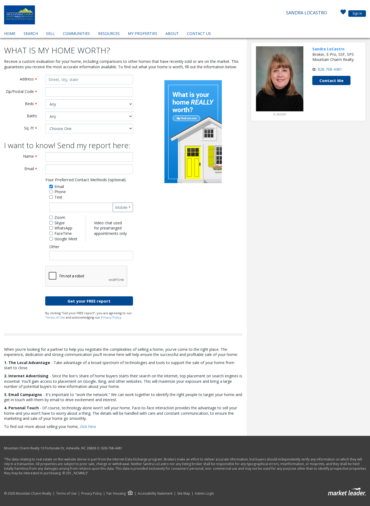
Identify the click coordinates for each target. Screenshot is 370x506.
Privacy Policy (111, 317)
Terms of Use (55, 317)
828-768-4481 (330, 69)
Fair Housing (116, 493)
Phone (60, 191)
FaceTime (63, 233)
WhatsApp (63, 228)
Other (54, 246)
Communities (76, 33)
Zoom (59, 217)
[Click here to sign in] (343, 14)
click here (88, 426)
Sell (50, 33)
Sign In (357, 13)
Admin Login (204, 493)
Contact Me (331, 80)
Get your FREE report (89, 301)
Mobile (121, 207)
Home (9, 33)
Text (58, 197)
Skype (59, 222)
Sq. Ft (32, 128)
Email (32, 169)
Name (32, 156)
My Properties (142, 33)
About (172, 33)
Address (30, 79)
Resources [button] (109, 33)
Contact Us (199, 33)
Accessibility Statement (155, 493)
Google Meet (65, 238)
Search (31, 33)
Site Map (183, 493)
